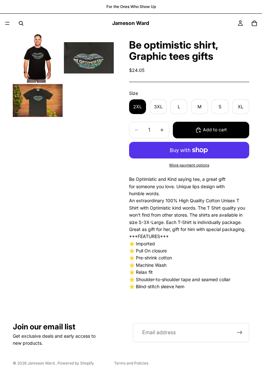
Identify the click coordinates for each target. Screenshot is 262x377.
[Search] (21, 23)
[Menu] (7, 23)
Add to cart (215, 129)
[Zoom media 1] (38, 58)
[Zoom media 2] (89, 58)
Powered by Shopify (76, 363)
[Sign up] (239, 332)
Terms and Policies (131, 363)
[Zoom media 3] (38, 100)
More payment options (189, 165)
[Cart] (254, 23)
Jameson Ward (41, 363)
